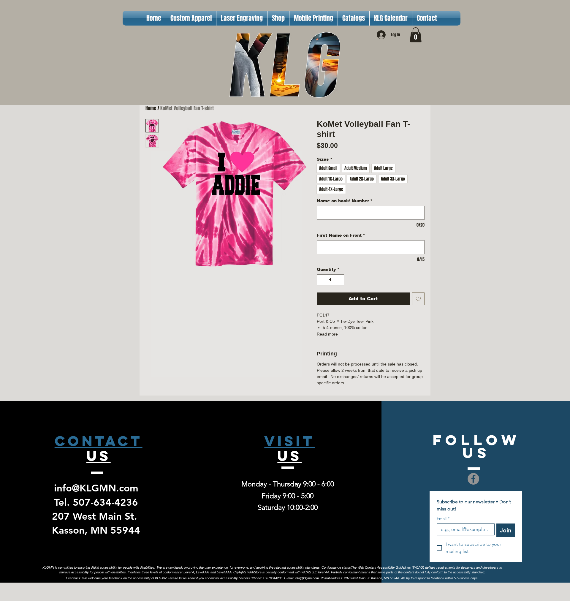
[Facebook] (473, 479)
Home (150, 108)
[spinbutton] (330, 280)
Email (443, 518)
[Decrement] (321, 280)
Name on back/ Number (345, 200)
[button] (415, 34)
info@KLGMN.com (96, 488)
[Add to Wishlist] (418, 298)
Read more (327, 334)
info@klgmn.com (307, 578)
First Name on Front (341, 235)
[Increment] (339, 280)
